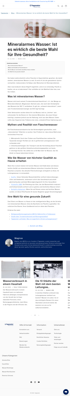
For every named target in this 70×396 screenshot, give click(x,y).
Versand (39, 329)
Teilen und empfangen (57, 338)
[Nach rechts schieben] (39, 315)
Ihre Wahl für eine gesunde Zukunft (16, 71)
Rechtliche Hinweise (43, 337)
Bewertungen (23, 341)
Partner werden (58, 343)
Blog (12, 13)
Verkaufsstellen (24, 333)
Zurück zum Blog (36, 226)
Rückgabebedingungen (44, 333)
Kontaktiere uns (24, 329)
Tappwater (4, 13)
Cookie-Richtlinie (42, 341)
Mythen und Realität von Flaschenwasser (17, 67)
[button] (3, 6)
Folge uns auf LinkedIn (61, 347)
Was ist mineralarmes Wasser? (15, 65)
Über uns (57, 329)
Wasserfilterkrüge (7, 368)
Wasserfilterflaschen (8, 371)
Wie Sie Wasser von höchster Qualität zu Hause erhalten (21, 69)
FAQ (20, 337)
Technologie (58, 333)
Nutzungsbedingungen (44, 345)
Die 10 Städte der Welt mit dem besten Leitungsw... (48, 284)
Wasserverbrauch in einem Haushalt (15, 283)
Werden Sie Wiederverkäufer (24, 346)
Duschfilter (5, 364)
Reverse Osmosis (7, 375)
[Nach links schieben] (31, 315)
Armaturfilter (6, 360)
